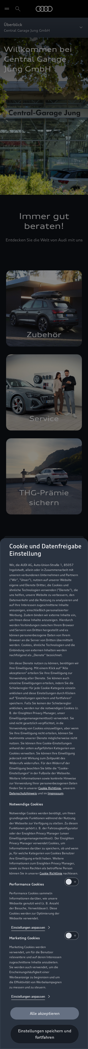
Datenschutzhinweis (23, 793)
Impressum (55, 793)
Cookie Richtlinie (49, 788)
